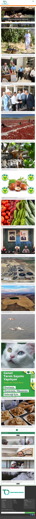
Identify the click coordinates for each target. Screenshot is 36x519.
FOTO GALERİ (4, 507)
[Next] (27, 430)
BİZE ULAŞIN (26, 505)
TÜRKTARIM (15, 501)
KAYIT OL (29, 512)
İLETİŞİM (26, 504)
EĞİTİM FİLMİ (3, 505)
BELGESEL (3, 504)
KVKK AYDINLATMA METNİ (28, 501)
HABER (3, 501)
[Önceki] (9, 430)
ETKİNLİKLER (3, 506)
